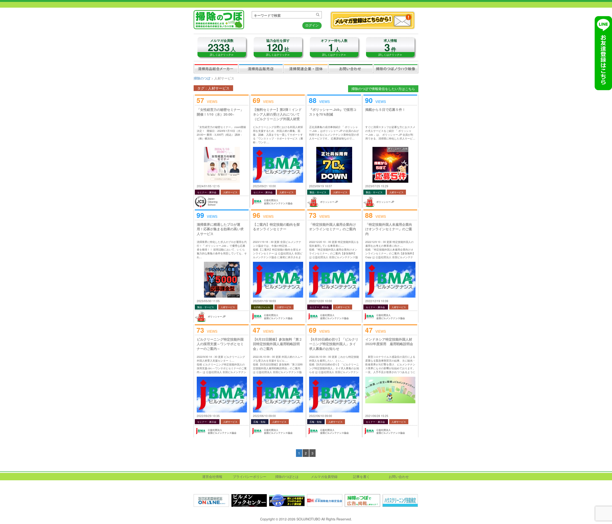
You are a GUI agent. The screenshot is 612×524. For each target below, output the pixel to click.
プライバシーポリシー (249, 476)
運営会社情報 (212, 476)
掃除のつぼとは (287, 476)
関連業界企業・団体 (306, 68)
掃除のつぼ (202, 78)
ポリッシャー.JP (329, 201)
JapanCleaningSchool (213, 201)
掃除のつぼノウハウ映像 (395, 68)
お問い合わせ (350, 68)
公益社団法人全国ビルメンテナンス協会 (278, 201)
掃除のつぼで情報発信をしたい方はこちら (383, 88)
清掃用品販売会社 (261, 68)
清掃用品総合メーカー (216, 68)
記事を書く (361, 476)
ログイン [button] (312, 25)
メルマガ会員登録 (324, 476)
